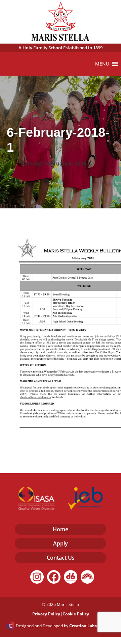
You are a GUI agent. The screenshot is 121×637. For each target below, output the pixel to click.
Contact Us (61, 557)
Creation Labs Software (92, 625)
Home (60, 529)
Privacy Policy (46, 614)
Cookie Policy (76, 614)
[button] (102, 64)
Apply (60, 543)
